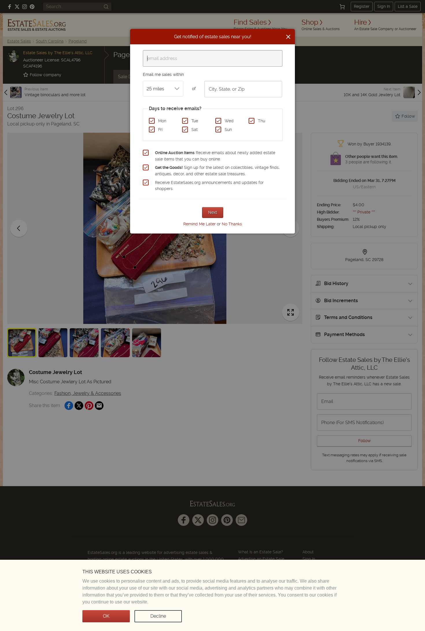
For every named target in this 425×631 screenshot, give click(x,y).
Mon (162, 120)
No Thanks (232, 224)
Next (212, 212)
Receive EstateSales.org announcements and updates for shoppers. (209, 185)
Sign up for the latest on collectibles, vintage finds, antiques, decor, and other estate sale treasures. (217, 170)
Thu (261, 120)
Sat (194, 129)
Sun (228, 129)
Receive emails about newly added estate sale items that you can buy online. (215, 155)
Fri (160, 129)
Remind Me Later (199, 224)
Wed (229, 120)
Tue (194, 120)
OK (106, 616)
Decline (158, 616)
